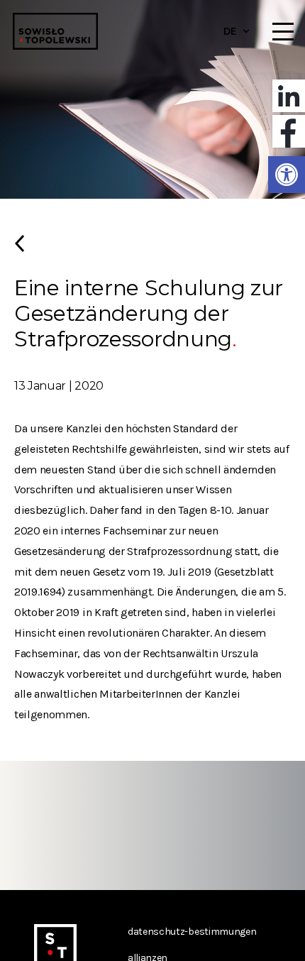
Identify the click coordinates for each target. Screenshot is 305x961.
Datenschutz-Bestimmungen (192, 932)
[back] (152, 249)
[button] (286, 174)
